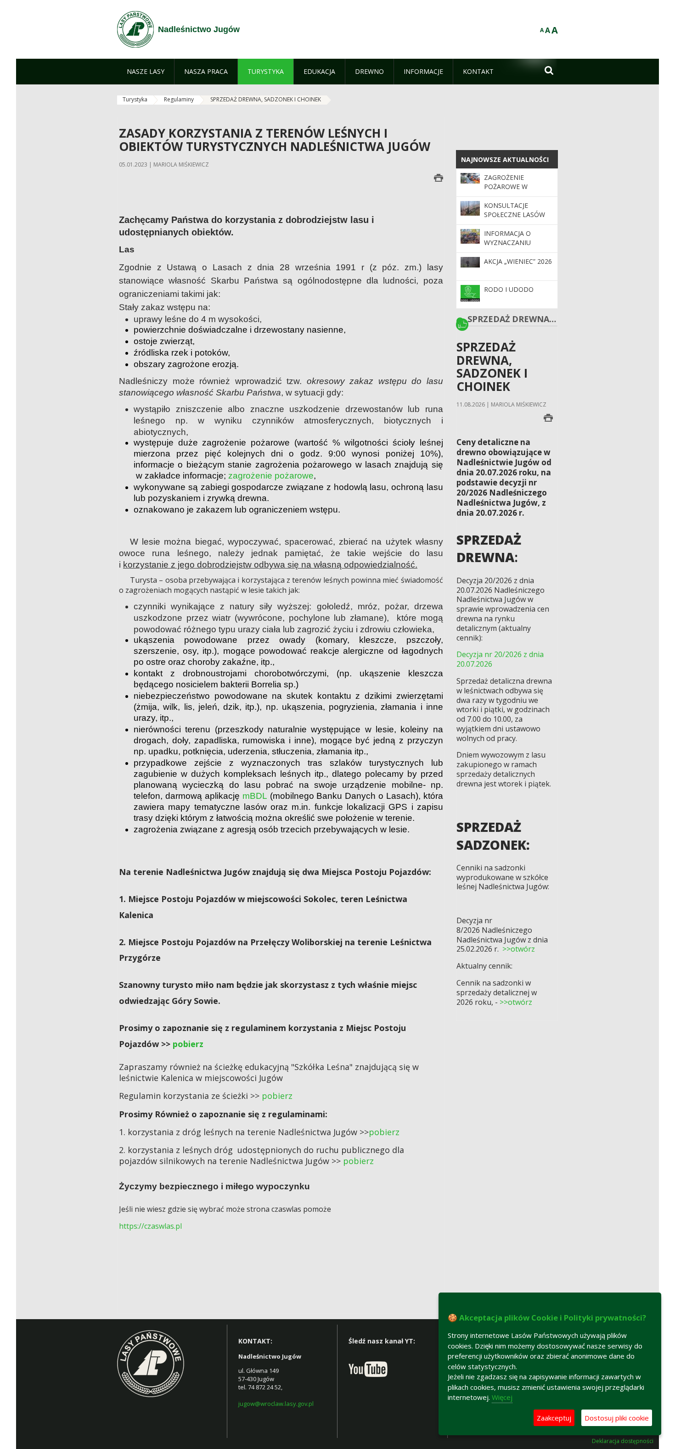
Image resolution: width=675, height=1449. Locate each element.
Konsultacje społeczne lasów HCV (514, 214)
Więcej (502, 1397)
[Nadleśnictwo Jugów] (135, 29)
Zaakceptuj (554, 1417)
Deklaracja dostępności (622, 1441)
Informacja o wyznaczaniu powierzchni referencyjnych (511, 247)
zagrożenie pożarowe (271, 475)
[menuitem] (145, 71)
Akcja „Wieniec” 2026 (518, 261)
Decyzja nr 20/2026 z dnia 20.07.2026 (500, 659)
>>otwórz (518, 949)
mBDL (256, 796)
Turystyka (135, 99)
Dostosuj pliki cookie (617, 1417)
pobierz (188, 1043)
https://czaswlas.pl (150, 1226)
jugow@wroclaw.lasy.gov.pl (276, 1403)
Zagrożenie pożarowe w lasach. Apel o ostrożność (509, 191)
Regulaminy (179, 99)
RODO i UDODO (509, 289)
